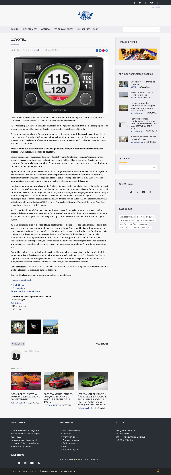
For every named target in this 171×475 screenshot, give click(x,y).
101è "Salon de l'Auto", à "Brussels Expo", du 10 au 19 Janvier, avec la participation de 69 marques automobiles (92, 399)
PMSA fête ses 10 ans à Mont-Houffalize (142, 93)
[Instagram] (145, 3)
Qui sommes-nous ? (87, 29)
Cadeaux (123, 228)
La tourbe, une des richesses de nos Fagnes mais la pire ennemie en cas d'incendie (143, 107)
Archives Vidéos (70, 437)
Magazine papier (138, 54)
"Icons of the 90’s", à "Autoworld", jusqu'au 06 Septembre (25, 397)
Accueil (15, 29)
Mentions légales (71, 449)
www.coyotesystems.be (21, 280)
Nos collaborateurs (71, 430)
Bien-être (133, 224)
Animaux (139, 217)
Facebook (97, 50)
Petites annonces (63, 29)
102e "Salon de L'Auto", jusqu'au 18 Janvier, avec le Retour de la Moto (58, 398)
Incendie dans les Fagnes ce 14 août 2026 (143, 138)
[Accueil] (85, 20)
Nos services (30, 29)
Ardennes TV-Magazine (129, 221)
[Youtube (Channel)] (151, 3)
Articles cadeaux (148, 221)
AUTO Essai (16, 303)
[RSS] (157, 3)
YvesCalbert (18, 403)
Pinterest (103, 50)
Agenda (45, 29)
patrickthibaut (30, 50)
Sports (144, 228)
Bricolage (143, 224)
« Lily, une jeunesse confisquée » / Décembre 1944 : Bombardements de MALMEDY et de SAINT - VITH (144, 124)
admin (134, 87)
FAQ (65, 446)
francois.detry (137, 113)
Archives (67, 433)
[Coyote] (18, 327)
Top (158, 472)
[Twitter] (139, 3)
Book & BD (16, 309)
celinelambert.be (67, 471)
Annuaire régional (71, 440)
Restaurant (134, 228)
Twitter (106, 50)
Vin (149, 228)
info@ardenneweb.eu (126, 430)
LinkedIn (100, 50)
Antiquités (149, 217)
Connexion (156, 7)
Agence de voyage (127, 217)
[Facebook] (134, 3)
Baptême (123, 224)
